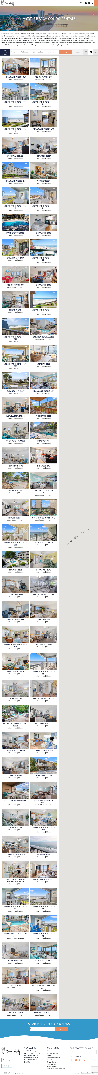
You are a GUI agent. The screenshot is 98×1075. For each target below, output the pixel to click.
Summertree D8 (43, 181)
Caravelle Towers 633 (15, 416)
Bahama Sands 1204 (15, 156)
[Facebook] (72, 1060)
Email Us (27, 1062)
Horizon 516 (15, 986)
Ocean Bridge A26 (15, 961)
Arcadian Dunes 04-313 (15, 77)
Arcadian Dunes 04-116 (43, 699)
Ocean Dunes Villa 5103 (43, 337)
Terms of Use (51, 1064)
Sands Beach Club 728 (43, 961)
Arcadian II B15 (43, 855)
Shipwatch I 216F (15, 776)
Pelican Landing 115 (43, 1013)
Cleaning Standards (53, 1057)
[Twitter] (76, 1060)
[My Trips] (86, 3)
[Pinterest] (84, 1060)
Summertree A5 (15, 491)
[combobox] (83, 1052)
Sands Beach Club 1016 (43, 880)
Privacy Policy (51, 1062)
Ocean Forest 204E (43, 645)
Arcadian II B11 (43, 364)
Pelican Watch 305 (15, 285)
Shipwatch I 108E (43, 285)
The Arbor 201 (43, 466)
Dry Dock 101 (43, 441)
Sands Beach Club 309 (15, 441)
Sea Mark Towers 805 (15, 855)
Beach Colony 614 (43, 724)
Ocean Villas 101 (15, 1013)
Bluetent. (94, 1073)
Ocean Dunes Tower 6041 (43, 518)
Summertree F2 (15, 699)
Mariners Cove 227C (15, 672)
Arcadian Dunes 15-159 (43, 391)
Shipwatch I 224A (15, 595)
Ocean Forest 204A (15, 258)
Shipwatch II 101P (43, 156)
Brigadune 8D (15, 310)
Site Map (50, 1055)
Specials (49, 1060)
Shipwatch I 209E (43, 620)
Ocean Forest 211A (15, 391)
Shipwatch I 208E (43, 233)
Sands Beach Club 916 (15, 751)
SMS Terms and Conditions (56, 1069)
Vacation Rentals (52, 1053)
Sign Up (62, 1029)
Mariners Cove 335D (15, 233)
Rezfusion (84, 1073)
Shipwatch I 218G (43, 570)
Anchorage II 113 (43, 416)
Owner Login (7, 1060)
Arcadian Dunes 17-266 (15, 181)
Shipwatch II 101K (15, 570)
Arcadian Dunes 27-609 (43, 595)
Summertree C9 (15, 828)
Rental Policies (52, 1066)
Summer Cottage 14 (43, 776)
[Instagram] (80, 1060)
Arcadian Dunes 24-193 (43, 129)
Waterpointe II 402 (15, 620)
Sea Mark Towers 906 (43, 751)
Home (49, 1051)
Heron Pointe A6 (15, 466)
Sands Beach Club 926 (43, 543)
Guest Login (6, 1065)
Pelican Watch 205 (43, 77)
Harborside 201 (15, 518)
